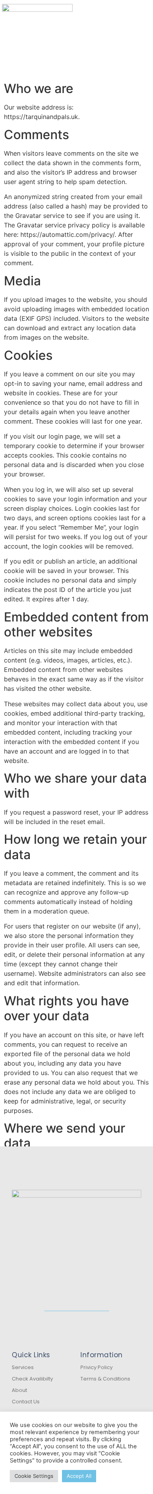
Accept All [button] (79, 1476)
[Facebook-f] (70, 1320)
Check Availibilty (32, 1378)
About (19, 1390)
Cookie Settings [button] (34, 1476)
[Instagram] (83, 1320)
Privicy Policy (96, 1367)
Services (23, 1367)
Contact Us (26, 1401)
